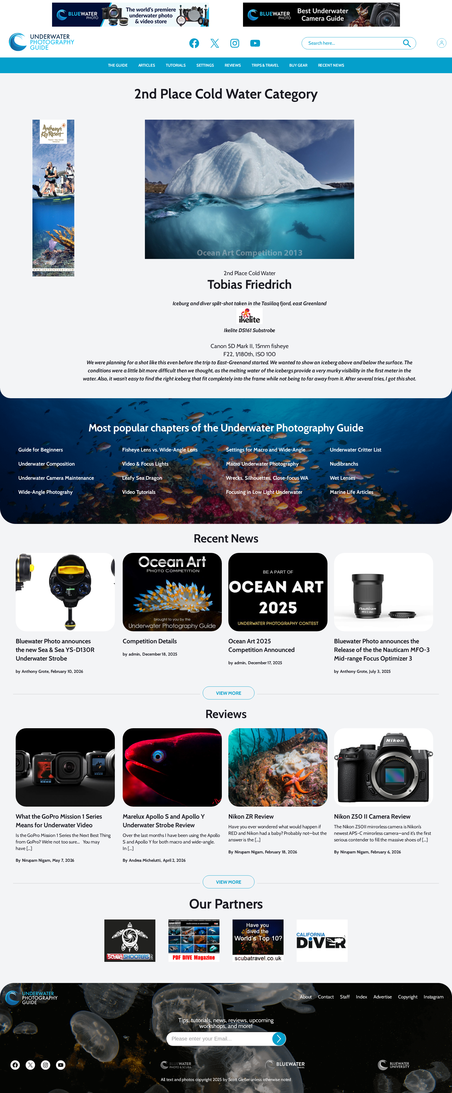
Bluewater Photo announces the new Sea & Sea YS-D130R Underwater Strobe (55, 649)
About (306, 997)
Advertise (383, 997)
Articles (146, 65)
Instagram (434, 997)
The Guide (118, 65)
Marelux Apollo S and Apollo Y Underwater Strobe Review (164, 821)
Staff (345, 997)
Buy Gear (298, 65)
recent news (331, 65)
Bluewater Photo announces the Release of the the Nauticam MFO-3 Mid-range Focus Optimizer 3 (382, 649)
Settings (205, 65)
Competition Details (150, 641)
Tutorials (176, 65)
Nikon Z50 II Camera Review (372, 816)
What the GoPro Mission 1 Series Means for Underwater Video (59, 821)
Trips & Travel (265, 65)
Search (407, 43)
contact (326, 997)
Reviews (233, 65)
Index (361, 997)
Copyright (407, 997)
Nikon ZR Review (251, 816)
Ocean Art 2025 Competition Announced (261, 645)
